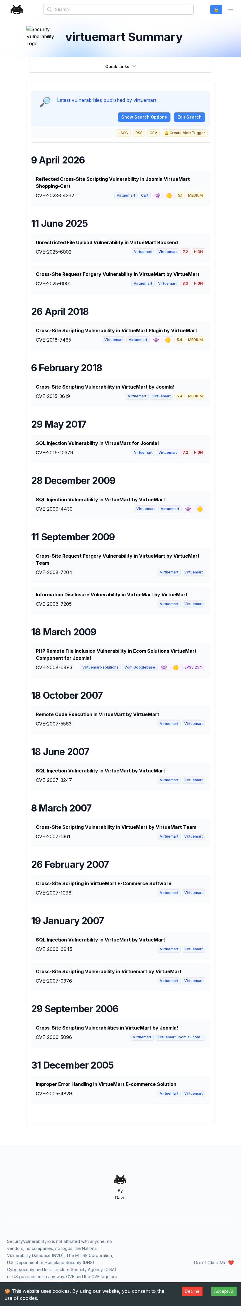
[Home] (16, 9)
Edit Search (190, 116)
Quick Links (117, 66)
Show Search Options (144, 116)
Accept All (224, 1291)
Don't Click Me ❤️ (214, 1262)
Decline (192, 1291)
